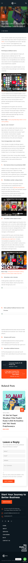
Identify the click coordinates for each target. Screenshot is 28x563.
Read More (6, 429)
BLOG (4, 537)
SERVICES (5, 531)
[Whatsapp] (11, 521)
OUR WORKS (6, 534)
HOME (4, 525)
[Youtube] (8, 521)
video (2, 41)
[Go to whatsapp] (25, 559)
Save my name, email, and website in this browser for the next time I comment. (13, 475)
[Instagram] (5, 521)
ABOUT (5, 528)
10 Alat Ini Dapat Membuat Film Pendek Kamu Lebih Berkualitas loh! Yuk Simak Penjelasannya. (13, 421)
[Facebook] (2, 521)
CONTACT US (6, 540)
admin (6, 31)
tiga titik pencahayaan (19, 187)
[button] (26, 3)
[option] (14, 411)
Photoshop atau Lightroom (8, 239)
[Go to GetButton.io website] (25, 561)
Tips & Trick (4, 21)
